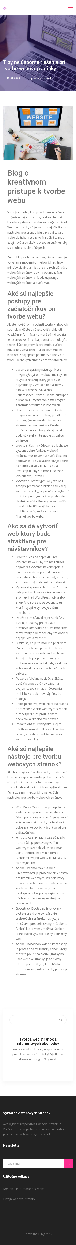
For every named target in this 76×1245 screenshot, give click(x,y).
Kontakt (8, 1189)
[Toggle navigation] (70, 8)
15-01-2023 (13, 78)
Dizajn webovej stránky (39, 78)
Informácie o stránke (30, 1189)
